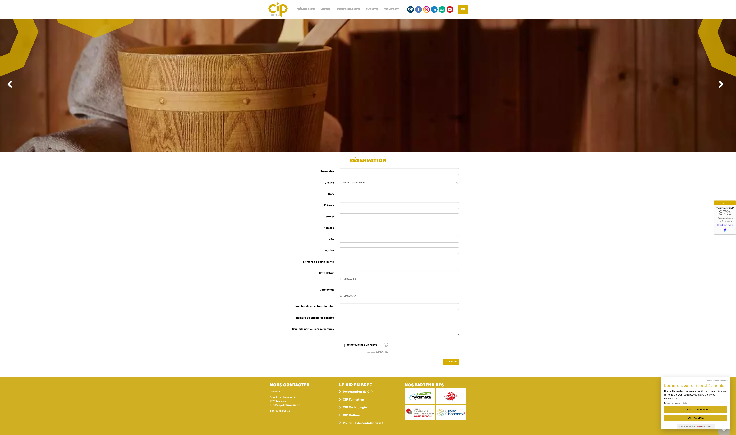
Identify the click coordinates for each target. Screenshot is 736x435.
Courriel (329, 216)
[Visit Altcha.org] (386, 346)
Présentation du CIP (358, 392)
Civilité (329, 183)
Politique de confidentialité (363, 423)
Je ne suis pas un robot (362, 345)
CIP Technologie (355, 407)
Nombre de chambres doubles (314, 306)
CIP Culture (351, 415)
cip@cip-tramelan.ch (285, 405)
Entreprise (327, 171)
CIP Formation (353, 399)
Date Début (326, 273)
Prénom (329, 205)
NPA (331, 239)
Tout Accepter (695, 417)
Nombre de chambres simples (315, 318)
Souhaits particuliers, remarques (313, 329)
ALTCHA (382, 352)
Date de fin (327, 290)
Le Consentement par (695, 426)
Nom (331, 194)
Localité (329, 250)
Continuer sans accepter (716, 381)
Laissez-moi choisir (695, 409)
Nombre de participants (318, 262)
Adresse (329, 228)
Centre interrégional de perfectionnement (278, 9)
